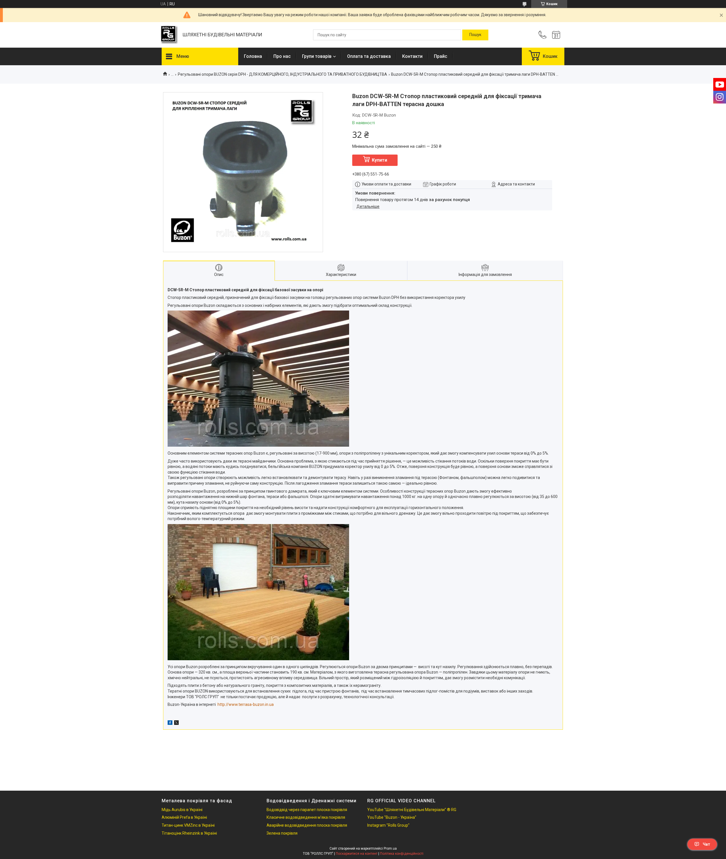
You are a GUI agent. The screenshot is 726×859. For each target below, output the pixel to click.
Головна (253, 56)
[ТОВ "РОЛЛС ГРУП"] (169, 35)
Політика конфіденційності (401, 854)
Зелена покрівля (282, 833)
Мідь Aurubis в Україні (182, 809)
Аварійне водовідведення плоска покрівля (307, 825)
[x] (176, 723)
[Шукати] (475, 34)
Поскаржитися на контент (356, 854)
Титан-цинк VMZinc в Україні (188, 825)
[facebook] (170, 723)
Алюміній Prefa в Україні (184, 817)
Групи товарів (317, 56)
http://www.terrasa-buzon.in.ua (246, 704)
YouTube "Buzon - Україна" (391, 817)
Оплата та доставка (369, 56)
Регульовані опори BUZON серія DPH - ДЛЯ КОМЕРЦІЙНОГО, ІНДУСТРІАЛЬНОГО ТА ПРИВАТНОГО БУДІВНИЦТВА (282, 74)
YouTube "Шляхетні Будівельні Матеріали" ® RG (411, 809)
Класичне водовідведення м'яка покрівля (306, 817)
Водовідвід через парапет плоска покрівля (307, 809)
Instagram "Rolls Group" (388, 825)
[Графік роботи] (556, 35)
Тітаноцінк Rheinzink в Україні (189, 833)
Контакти (412, 56)
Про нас (282, 56)
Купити (379, 160)
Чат (706, 844)
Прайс (440, 56)
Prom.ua (390, 848)
